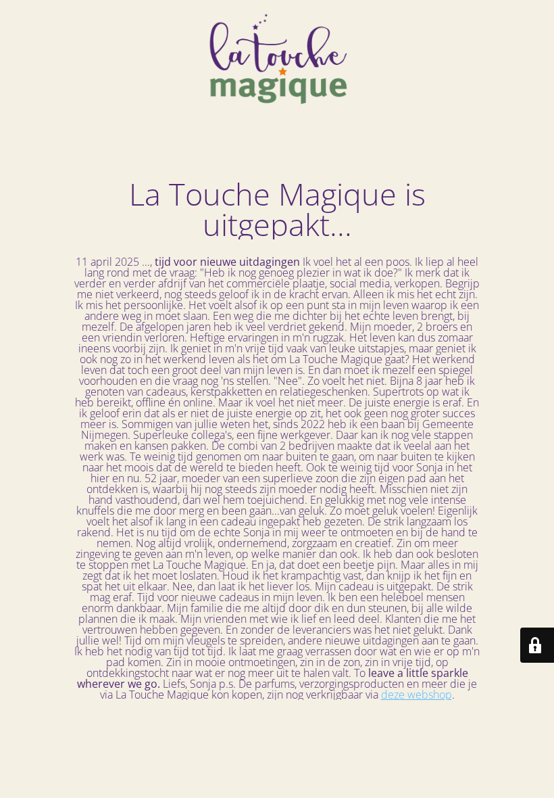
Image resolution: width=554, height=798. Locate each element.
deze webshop (416, 694)
